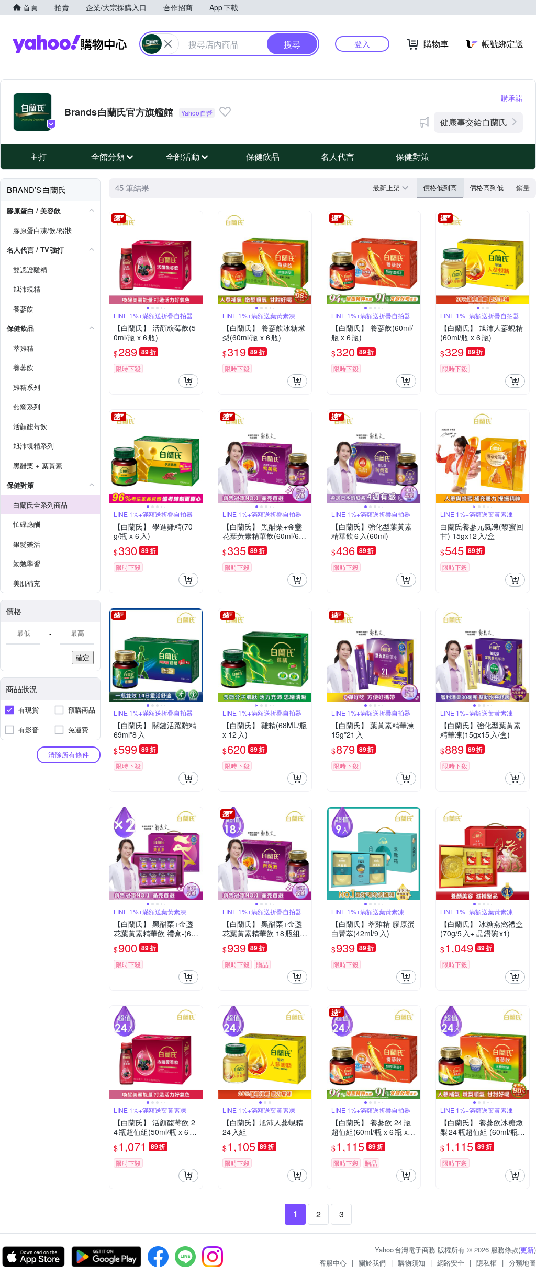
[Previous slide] (116, 258)
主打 (38, 157)
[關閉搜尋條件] (168, 44)
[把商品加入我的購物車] (188, 381)
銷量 (523, 187)
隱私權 (486, 1263)
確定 (83, 657)
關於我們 (372, 1263)
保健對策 (412, 157)
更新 (527, 1250)
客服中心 (333, 1263)
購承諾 (512, 98)
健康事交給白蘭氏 (473, 122)
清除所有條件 (68, 755)
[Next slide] (196, 258)
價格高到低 (487, 187)
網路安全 (450, 1263)
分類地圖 (522, 1263)
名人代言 (337, 157)
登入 (362, 43)
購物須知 (411, 1263)
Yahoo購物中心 (70, 43)
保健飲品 (263, 157)
